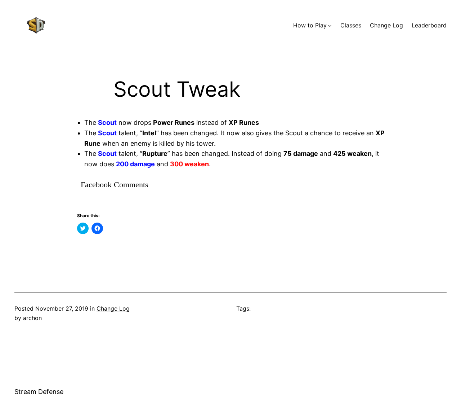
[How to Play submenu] (330, 25)
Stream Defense (38, 391)
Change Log (113, 308)
